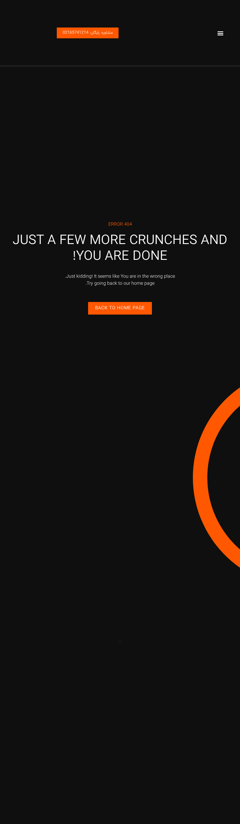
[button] (220, 33)
